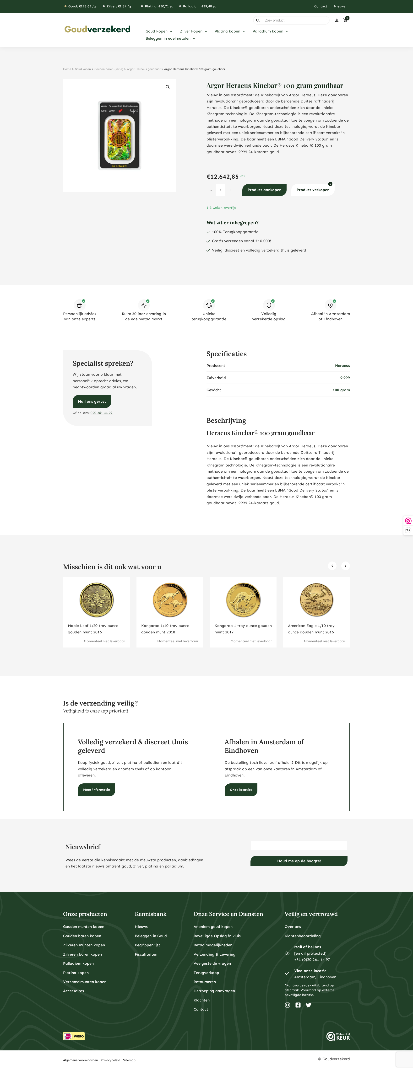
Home (67, 69)
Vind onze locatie (310, 970)
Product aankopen (264, 189)
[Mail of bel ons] (287, 953)
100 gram (341, 390)
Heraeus (342, 365)
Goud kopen (83, 69)
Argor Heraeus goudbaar (144, 69)
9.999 (345, 377)
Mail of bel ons (307, 947)
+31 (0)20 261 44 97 (312, 959)
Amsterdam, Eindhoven (315, 977)
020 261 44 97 (102, 413)
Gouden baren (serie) (108, 69)
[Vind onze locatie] (287, 974)
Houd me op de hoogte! (299, 861)
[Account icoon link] (337, 20)
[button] (170, 31)
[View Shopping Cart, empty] (345, 20)
